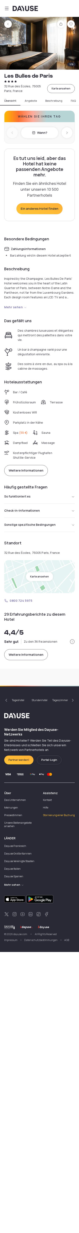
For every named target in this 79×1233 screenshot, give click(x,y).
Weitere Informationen (26, 470)
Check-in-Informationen (22, 510)
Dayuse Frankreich (15, 846)
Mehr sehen (13, 307)
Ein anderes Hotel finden (39, 208)
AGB (66, 940)
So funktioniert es (17, 496)
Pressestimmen (13, 815)
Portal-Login (49, 760)
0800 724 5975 (21, 601)
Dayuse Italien (12, 869)
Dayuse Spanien (13, 876)
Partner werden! (18, 760)
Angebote (31, 101)
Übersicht (10, 101)
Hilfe (45, 807)
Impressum (10, 940)
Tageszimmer (60, 700)
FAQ (73, 101)
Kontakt (47, 800)
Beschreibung (53, 101)
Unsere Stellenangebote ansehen (18, 824)
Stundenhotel (39, 700)
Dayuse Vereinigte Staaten (19, 861)
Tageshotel (18, 700)
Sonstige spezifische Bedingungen (30, 525)
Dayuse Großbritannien (18, 853)
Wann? (42, 132)
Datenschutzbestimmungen (41, 940)
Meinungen (11, 807)
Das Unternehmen (15, 800)
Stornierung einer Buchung (59, 815)
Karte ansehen (61, 88)
